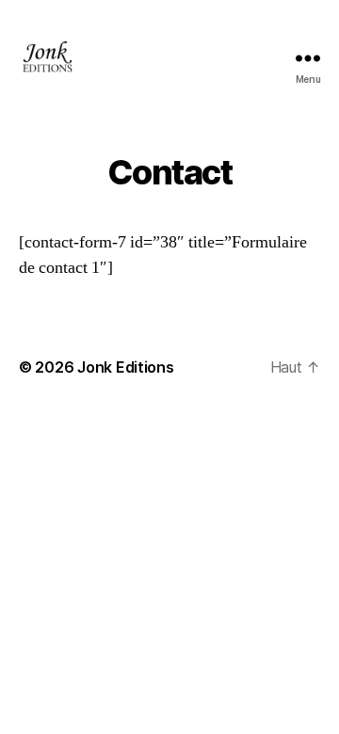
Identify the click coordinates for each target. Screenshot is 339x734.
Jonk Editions (125, 367)
